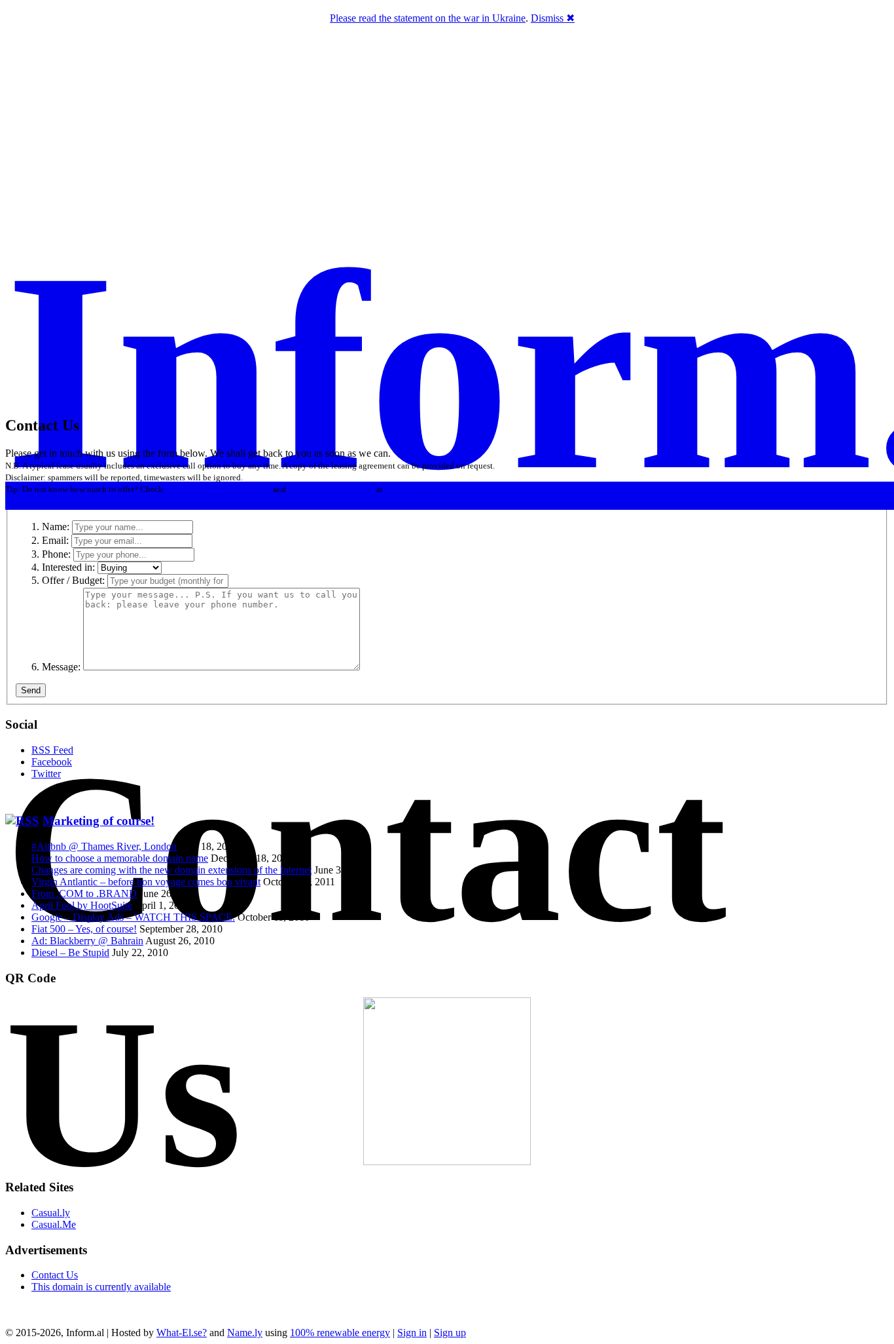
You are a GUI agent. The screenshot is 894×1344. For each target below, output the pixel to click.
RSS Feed (52, 750)
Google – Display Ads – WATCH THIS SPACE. (133, 917)
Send (31, 690)
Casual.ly (50, 1212)
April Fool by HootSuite (81, 905)
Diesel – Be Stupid (70, 952)
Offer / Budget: (73, 580)
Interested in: (68, 567)
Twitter (46, 773)
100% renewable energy (340, 1332)
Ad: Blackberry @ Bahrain (87, 940)
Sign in (412, 1332)
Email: (55, 540)
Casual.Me (53, 1224)
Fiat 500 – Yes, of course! (84, 928)
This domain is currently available (101, 1286)
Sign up (450, 1332)
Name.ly (244, 1332)
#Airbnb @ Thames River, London (104, 846)
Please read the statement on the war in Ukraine (428, 18)
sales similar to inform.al (331, 489)
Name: (55, 526)
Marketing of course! (98, 821)
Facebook (51, 761)
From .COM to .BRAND (84, 893)
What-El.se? (181, 1332)
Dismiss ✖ (553, 18)
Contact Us (54, 1274)
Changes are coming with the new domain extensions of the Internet (171, 869)
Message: (61, 666)
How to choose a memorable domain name (119, 858)
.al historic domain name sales (218, 489)
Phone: (56, 554)
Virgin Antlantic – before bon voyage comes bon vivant (145, 881)
